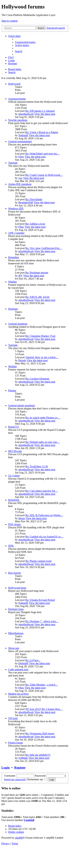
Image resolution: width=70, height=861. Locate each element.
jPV (20, 275)
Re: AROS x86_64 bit (37, 297)
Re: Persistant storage (36, 272)
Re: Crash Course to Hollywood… (44, 175)
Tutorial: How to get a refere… (41, 357)
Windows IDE (16, 208)
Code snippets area (18, 669)
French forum (15, 742)
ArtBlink (23, 757)
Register (19, 767)
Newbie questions (17, 120)
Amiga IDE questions (19, 184)
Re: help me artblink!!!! (37, 754)
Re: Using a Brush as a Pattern (41, 132)
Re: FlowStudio (33, 199)
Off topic (13, 718)
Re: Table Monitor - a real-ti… (41, 684)
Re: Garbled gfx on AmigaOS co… (44, 536)
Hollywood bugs (17, 587)
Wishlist (12, 281)
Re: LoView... (32, 660)
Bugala (22, 360)
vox (20, 178)
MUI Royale (15, 451)
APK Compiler (16, 232)
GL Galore (14, 475)
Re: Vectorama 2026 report (39, 733)
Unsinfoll (29, 820)
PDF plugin (14, 524)
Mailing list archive (18, 693)
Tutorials (13, 162)
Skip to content (9, 20)
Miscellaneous (15, 633)
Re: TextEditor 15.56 (36, 466)
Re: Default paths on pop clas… (42, 442)
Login (5, 767)
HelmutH (23, 663)
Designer (13, 308)
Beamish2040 (25, 202)
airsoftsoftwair (26, 114)
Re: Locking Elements (37, 378)
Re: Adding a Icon (35, 223)
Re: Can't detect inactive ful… (41, 490)
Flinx (21, 156)
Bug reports (14, 572)
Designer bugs (16, 609)
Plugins (12, 390)
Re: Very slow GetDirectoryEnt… (43, 248)
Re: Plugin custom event (38, 561)
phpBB (19, 837)
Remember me (35, 779)
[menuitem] (25, 42)
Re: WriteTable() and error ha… (42, 153)
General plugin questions (21, 405)
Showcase (13, 648)
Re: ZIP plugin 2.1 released (40, 110)
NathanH (23, 135)
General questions (17, 323)
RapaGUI (13, 426)
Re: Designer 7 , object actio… (41, 621)
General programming (20, 141)
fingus (21, 518)
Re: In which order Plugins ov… (42, 417)
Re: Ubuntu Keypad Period (40, 600)
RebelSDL (14, 500)
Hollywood (14, 83)
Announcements (17, 98)
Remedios (13, 257)
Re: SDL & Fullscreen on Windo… (44, 515)
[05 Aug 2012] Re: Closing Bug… (44, 709)
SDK (11, 545)
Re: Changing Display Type (40, 336)
